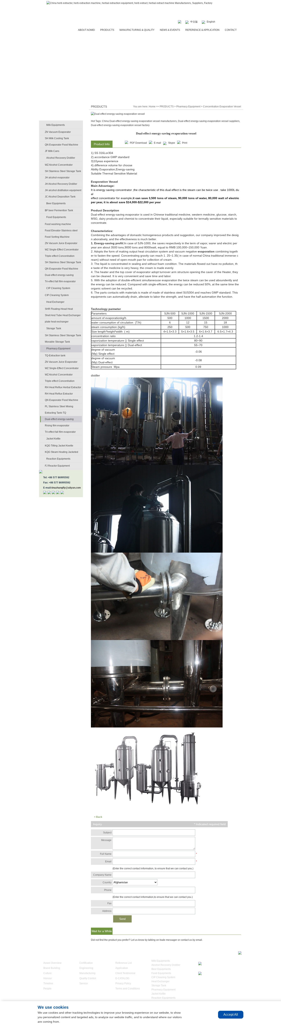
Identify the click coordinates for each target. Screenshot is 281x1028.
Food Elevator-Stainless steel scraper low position (61, 231)
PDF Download (138, 142)
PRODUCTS (107, 30)
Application (121, 968)
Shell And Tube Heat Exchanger (63, 315)
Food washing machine (58, 224)
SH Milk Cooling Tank (57, 138)
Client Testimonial (125, 973)
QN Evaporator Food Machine (61, 144)
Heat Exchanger (55, 302)
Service (83, 983)
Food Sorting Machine (57, 236)
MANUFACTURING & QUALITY (137, 30)
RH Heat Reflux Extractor (59, 393)
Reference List (123, 962)
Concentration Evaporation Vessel (222, 106)
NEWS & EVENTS (170, 30)
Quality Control (87, 978)
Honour (47, 978)
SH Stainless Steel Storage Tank (63, 171)
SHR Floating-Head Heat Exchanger (59, 309)
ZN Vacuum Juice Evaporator (61, 243)
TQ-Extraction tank (55, 355)
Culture (47, 973)
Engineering (86, 968)
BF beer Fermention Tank (59, 210)
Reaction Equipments (58, 458)
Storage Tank (53, 328)
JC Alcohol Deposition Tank (60, 196)
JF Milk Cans (52, 151)
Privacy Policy (123, 983)
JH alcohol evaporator (57, 177)
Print (184, 142)
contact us (186, 940)
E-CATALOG (122, 978)
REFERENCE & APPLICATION (202, 30)
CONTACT (231, 30)
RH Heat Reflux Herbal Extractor (63, 387)
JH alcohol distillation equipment (63, 190)
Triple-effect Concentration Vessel (59, 257)
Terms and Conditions (127, 988)
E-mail (157, 142)
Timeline (48, 983)
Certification (86, 962)
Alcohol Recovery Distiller (60, 157)
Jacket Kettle (53, 438)
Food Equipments (56, 217)
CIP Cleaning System (58, 288)
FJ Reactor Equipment (57, 465)
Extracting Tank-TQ (55, 412)
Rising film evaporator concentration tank (57, 426)
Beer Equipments (56, 203)
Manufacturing (87, 973)
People (47, 988)
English (211, 21)
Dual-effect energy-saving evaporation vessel (59, 420)
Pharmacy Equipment (58, 348)
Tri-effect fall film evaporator (60, 281)
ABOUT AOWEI (86, 30)
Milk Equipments (55, 125)
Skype (171, 142)
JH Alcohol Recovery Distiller (61, 183)
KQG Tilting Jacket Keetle (59, 445)
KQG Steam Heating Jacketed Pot (61, 453)
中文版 (194, 21)
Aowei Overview (52, 962)
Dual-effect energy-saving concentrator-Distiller (59, 276)
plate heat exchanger (57, 321)
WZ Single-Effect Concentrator (62, 249)
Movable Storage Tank (57, 341)
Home (152, 106)
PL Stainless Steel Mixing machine (59, 407)
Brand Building (51, 968)
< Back (98, 817)
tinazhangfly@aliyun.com (66, 487)
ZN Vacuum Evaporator (58, 132)
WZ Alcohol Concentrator (59, 164)
